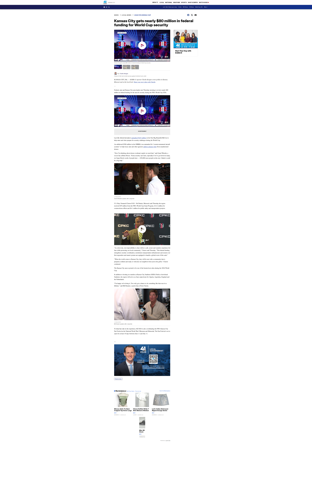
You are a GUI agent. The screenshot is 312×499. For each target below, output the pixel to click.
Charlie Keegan (124, 73)
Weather (176, 2)
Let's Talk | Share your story (170, 7)
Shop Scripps (193, 2)
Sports (184, 2)
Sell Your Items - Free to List (134, 391)
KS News (191, 7)
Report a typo (118, 379)
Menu (154, 2)
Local (162, 2)
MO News (185, 7)
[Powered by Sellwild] (168, 440)
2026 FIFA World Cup (142, 15)
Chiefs (180, 7)
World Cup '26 (198, 7)
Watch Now (203, 2)
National (168, 2)
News (116, 15)
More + (206, 7)
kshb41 (105, 7)
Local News (126, 15)
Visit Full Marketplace (165, 390)
